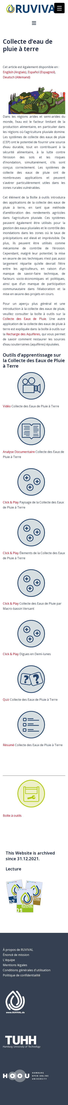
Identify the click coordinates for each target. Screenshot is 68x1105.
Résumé (8, 745)
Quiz (6, 700)
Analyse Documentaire (19, 452)
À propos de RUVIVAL (18, 950)
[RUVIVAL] (34, 10)
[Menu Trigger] (59, 8)
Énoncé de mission (16, 955)
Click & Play (11, 502)
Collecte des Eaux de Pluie (24, 319)
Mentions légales (15, 965)
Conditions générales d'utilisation (26, 970)
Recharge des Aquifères (23, 334)
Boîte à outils (12, 815)
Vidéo (7, 406)
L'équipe (9, 960)
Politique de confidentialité (21, 975)
